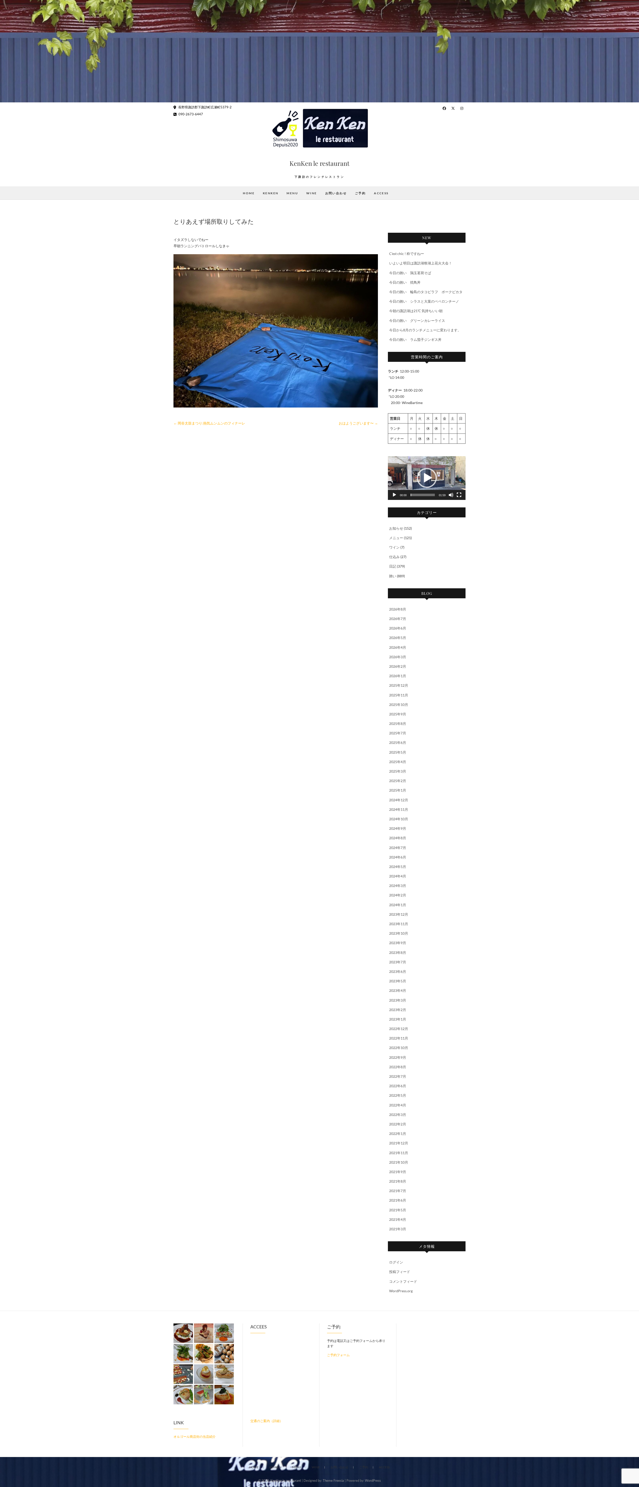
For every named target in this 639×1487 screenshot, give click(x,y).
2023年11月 (398, 924)
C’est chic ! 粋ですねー (406, 253)
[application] (427, 478)
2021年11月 (398, 1153)
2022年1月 (397, 1133)
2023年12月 (398, 914)
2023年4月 (397, 990)
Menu (292, 193)
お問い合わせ (336, 193)
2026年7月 (397, 619)
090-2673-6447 (190, 114)
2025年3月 (397, 771)
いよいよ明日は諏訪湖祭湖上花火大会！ (420, 263)
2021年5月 (397, 1210)
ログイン (396, 1262)
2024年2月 (397, 895)
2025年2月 (397, 781)
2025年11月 (398, 695)
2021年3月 (397, 1229)
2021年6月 (397, 1200)
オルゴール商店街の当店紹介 (194, 1437)
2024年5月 (397, 866)
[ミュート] (451, 494)
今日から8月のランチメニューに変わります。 (425, 330)
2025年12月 (398, 685)
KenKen (270, 193)
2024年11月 (398, 809)
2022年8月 (397, 1067)
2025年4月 (397, 762)
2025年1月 (397, 790)
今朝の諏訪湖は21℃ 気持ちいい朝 (416, 311)
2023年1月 (397, 1019)
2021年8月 (397, 1181)
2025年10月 (398, 704)
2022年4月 (397, 1105)
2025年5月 (397, 752)
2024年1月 (397, 905)
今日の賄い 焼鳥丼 (405, 282)
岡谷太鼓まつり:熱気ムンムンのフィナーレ (209, 423)
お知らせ (396, 528)
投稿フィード (399, 1272)
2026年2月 (397, 666)
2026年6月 (397, 628)
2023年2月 (397, 1010)
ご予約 (360, 193)
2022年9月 (397, 1057)
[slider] (423, 495)
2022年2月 (397, 1124)
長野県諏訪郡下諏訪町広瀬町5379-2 (204, 107)
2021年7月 (397, 1191)
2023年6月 (397, 971)
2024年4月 (397, 876)
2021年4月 (397, 1219)
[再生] (394, 494)
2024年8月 (397, 838)
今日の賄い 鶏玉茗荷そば (410, 273)
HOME (249, 193)
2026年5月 (397, 638)
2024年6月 (397, 857)
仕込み (394, 557)
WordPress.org (401, 1291)
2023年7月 (397, 962)
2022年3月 (397, 1114)
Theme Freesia (333, 1481)
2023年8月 (397, 952)
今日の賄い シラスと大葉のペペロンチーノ (424, 301)
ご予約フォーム (338, 1355)
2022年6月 (397, 1086)
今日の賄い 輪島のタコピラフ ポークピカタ (426, 292)
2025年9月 (397, 714)
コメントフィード (403, 1281)
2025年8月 (397, 723)
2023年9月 (397, 943)
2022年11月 (398, 1038)
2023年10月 (398, 933)
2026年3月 (397, 657)
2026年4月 (397, 647)
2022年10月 (398, 1048)
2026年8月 (397, 609)
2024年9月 (397, 828)
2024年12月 (398, 800)
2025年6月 (397, 742)
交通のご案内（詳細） (266, 1421)
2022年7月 (397, 1076)
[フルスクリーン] (459, 494)
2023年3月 (397, 1000)
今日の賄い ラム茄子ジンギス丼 (415, 339)
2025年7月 (397, 733)
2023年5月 (397, 981)
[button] (427, 478)
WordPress (373, 1481)
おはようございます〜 (358, 423)
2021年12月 (398, 1143)
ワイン (394, 547)
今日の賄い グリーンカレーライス (417, 320)
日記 (392, 566)
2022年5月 (397, 1095)
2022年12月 (398, 1029)
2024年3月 (397, 885)
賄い (392, 576)
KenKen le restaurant (319, 163)
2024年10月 (398, 819)
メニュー (396, 538)
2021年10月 (398, 1162)
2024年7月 (397, 848)
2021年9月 (397, 1172)
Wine (311, 193)
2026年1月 (397, 676)
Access (381, 193)
